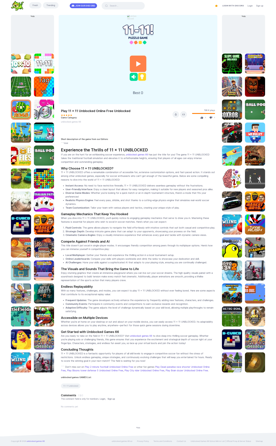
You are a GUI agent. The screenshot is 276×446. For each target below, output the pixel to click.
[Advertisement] (31, 36)
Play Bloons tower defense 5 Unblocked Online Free (95, 370)
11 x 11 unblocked (70, 386)
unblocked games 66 (71, 122)
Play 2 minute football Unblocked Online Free (109, 366)
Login (250, 5)
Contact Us (181, 441)
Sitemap (259, 441)
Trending (50, 5)
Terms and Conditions (163, 441)
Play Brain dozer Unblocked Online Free (187, 370)
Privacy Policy (143, 441)
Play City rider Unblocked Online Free (144, 370)
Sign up (259, 5)
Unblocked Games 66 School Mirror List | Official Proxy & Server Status (221, 441)
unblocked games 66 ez (122, 441)
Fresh (35, 5)
